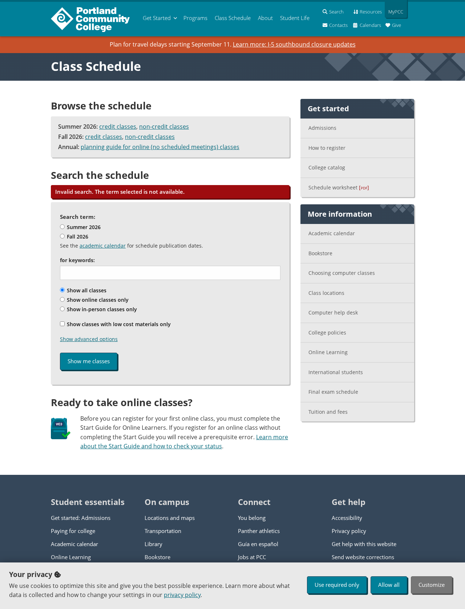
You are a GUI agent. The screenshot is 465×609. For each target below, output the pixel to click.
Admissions (322, 127)
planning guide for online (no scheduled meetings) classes (160, 147)
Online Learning (328, 352)
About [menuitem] (265, 17)
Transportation (163, 530)
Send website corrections (363, 557)
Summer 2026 (83, 227)
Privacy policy (349, 530)
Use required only (337, 584)
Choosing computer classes (341, 272)
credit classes (117, 127)
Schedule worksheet (338, 187)
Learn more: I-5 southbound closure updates (294, 44)
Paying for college (73, 530)
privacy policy (182, 595)
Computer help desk (333, 312)
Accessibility (347, 517)
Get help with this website (364, 544)
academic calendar (103, 245)
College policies (327, 332)
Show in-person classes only (101, 309)
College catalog (326, 167)
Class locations (326, 292)
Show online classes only (97, 299)
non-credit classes (164, 127)
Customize (431, 584)
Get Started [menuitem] (157, 17)
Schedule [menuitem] (233, 17)
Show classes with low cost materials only (118, 324)
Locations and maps (170, 517)
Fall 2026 (76, 236)
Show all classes (85, 290)
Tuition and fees (328, 411)
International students (335, 372)
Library (153, 544)
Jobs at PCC (252, 557)
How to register (326, 147)
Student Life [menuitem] (295, 17)
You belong (252, 517)
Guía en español (258, 544)
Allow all (389, 584)
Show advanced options (89, 339)
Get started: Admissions (80, 517)
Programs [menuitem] (195, 17)
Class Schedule (96, 66)
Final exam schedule (333, 391)
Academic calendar (331, 233)
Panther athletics (259, 530)
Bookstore (320, 253)
